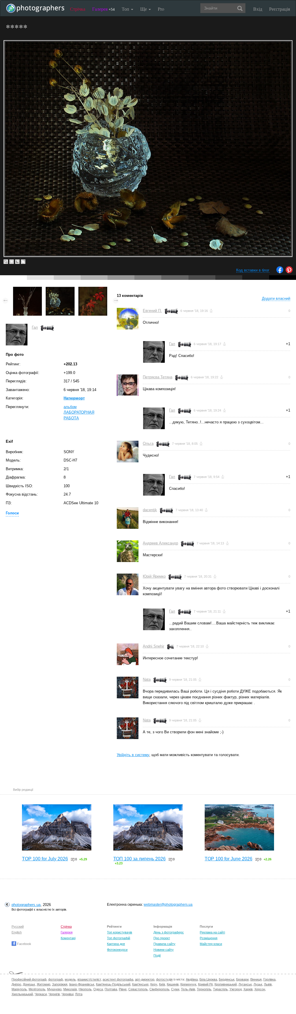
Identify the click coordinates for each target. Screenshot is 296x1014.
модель (70, 979)
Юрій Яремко (154, 576)
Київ (162, 984)
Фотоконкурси (117, 949)
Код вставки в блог (252, 270)
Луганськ (245, 984)
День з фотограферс (168, 932)
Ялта (78, 994)
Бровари (242, 979)
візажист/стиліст (89, 979)
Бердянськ (226, 979)
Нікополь (85, 989)
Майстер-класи (211, 944)
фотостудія (164, 979)
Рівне (123, 989)
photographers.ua (26, 905)
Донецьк (29, 984)
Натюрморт (74, 398)
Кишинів (173, 984)
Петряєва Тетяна (157, 377)
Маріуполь (19, 989)
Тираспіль (220, 989)
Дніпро (16, 984)
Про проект (161, 938)
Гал (35, 327)
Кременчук (188, 984)
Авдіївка (192, 979)
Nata (147, 679)
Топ (126, 9)
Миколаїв (70, 989)
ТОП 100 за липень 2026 (139, 858)
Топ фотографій (118, 938)
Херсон (259, 989)
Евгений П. (152, 310)
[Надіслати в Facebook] (279, 272)
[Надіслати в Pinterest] (289, 272)
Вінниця (256, 979)
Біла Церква (208, 979)
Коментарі (68, 938)
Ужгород (236, 989)
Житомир (43, 984)
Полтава (111, 989)
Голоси (12, 513)
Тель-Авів (188, 989)
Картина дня (116, 944)
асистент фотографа (118, 979)
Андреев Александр (160, 543)
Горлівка (269, 979)
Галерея (103, 9)
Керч (153, 984)
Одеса (98, 989)
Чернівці (67, 994)
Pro (161, 9)
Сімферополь (159, 989)
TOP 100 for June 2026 (228, 858)
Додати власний (276, 298)
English (17, 932)
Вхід (257, 9)
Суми (175, 989)
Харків (248, 989)
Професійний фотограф (29, 979)
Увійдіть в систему (133, 755)
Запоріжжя (59, 984)
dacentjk (150, 510)
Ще (144, 9)
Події (157, 955)
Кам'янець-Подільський (113, 984)
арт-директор (144, 979)
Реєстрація (279, 9)
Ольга (148, 443)
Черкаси (41, 994)
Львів (268, 984)
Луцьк (258, 984)
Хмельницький (22, 994)
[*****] (27, 289)
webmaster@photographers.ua (168, 905)
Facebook (23, 944)
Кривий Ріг (205, 984)
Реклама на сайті (212, 932)
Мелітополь (37, 989)
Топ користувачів (119, 932)
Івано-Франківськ (81, 984)
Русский (18, 926)
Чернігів (54, 994)
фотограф (55, 979)
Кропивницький (225, 984)
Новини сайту (163, 949)
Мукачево (54, 989)
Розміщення (208, 938)
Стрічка (77, 9)
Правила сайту (164, 944)
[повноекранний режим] (23, 261)
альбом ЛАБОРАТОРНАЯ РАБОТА (79, 412)
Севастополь (138, 989)
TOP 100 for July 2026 (45, 858)
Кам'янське (140, 984)
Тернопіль (204, 989)
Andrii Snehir (153, 646)
